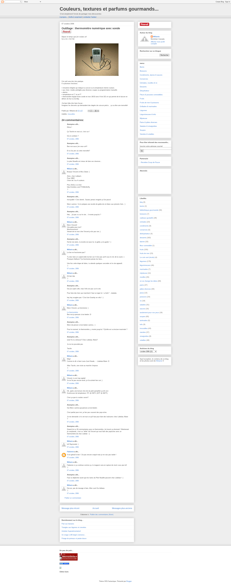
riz (141, 301)
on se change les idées (148, 281)
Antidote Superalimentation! (71, 531)
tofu (141, 324)
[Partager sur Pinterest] (98, 111)
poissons (143, 297)
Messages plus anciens (122, 508)
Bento (142, 67)
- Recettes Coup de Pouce (150, 162)
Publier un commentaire (73, 498)
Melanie (159, 361)
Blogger (129, 581)
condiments (144, 226)
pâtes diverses (145, 289)
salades (143, 305)
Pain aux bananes (68, 524)
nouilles (143, 277)
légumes (143, 261)
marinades (144, 269)
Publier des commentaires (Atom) (101, 514)
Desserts (143, 87)
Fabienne (70, 452)
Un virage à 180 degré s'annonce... (74, 535)
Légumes (143, 110)
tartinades (143, 320)
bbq (141, 202)
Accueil (96, 508)
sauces (142, 309)
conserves (144, 230)
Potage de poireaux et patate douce (74, 538)
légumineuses (145, 265)
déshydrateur (145, 234)
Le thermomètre (72, 312)
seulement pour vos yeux (149, 312)
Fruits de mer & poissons (149, 103)
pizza (142, 293)
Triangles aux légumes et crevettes (74, 527)
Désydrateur (144, 91)
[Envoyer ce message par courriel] (89, 111)
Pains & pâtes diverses (148, 122)
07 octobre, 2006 (73, 139)
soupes (142, 316)
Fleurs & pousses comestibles (151, 95)
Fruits (142, 99)
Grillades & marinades (148, 106)
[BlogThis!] (91, 111)
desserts (143, 238)
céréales (143, 222)
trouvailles (71, 114)
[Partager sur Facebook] (96, 111)
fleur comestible (146, 245)
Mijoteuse (143, 118)
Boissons (143, 71)
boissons (143, 214)
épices (142, 242)
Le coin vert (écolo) (147, 257)
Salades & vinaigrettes (148, 126)
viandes (143, 332)
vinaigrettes (144, 336)
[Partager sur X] (93, 111)
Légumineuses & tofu (148, 114)
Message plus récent (70, 508)
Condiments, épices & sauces (151, 75)
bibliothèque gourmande (149, 210)
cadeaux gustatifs (146, 218)
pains (142, 285)
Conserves (144, 79)
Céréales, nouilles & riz (148, 83)
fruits (142, 249)
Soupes (143, 130)
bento (142, 206)
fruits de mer (144, 253)
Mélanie (70, 169)
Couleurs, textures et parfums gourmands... (109, 9)
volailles (143, 340)
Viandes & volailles (147, 134)
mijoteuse (143, 273)
